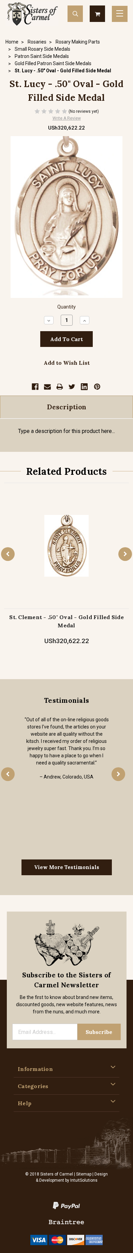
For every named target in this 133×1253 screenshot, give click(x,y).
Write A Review (67, 118)
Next (125, 554)
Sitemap (83, 1174)
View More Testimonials (66, 867)
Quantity (66, 307)
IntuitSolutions (84, 1180)
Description (66, 407)
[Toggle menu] (120, 14)
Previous (8, 554)
